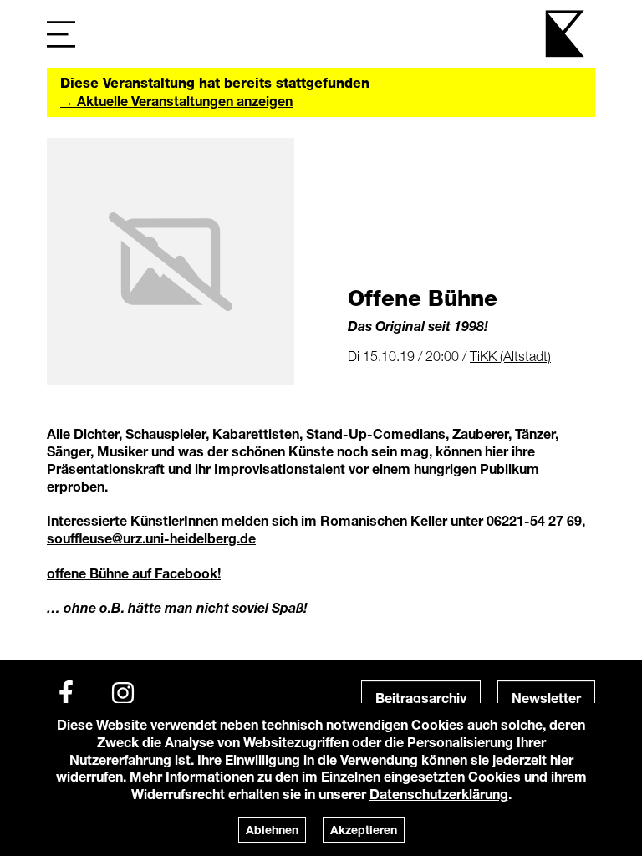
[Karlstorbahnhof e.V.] (566, 34)
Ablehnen (272, 830)
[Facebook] (66, 693)
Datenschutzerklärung (438, 794)
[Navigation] (61, 34)
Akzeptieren (363, 830)
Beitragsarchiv (420, 698)
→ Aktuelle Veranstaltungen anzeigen (176, 101)
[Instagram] (122, 693)
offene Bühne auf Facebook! (134, 573)
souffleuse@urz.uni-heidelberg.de (151, 538)
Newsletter (546, 698)
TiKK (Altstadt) (510, 356)
